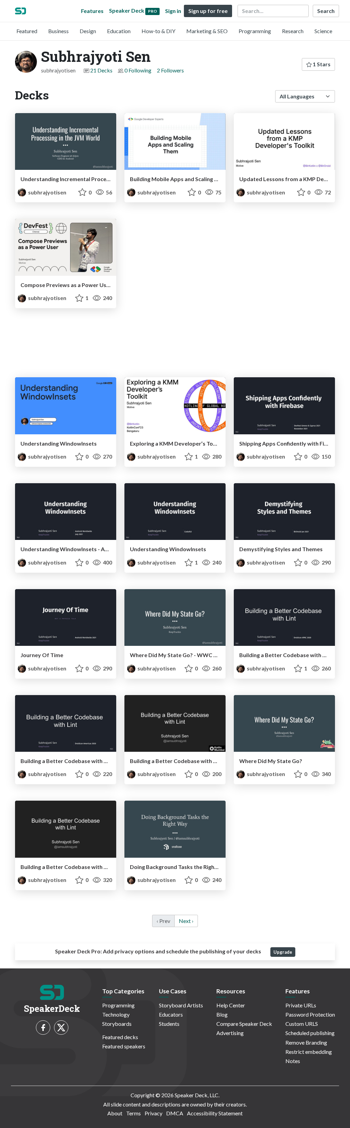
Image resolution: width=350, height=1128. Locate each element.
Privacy (153, 1113)
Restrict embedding (308, 1051)
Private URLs (300, 1005)
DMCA (174, 1113)
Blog (222, 1014)
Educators (171, 1014)
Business (58, 31)
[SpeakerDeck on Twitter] (61, 1027)
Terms (133, 1113)
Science (323, 31)
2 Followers (170, 70)
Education (119, 31)
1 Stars (321, 64)
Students (169, 1023)
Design (88, 31)
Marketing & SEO (207, 31)
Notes (292, 1061)
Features (92, 11)
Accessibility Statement (215, 1113)
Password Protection (310, 1014)
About (114, 1113)
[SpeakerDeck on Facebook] (43, 1027)
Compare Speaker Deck (244, 1023)
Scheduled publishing (310, 1033)
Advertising (230, 1033)
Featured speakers (123, 1046)
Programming (255, 31)
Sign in (173, 11)
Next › (186, 921)
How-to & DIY (158, 31)
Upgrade (282, 952)
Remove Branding (306, 1042)
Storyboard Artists (181, 1005)
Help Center (230, 1005)
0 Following (137, 70)
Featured (26, 31)
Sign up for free (208, 11)
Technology (116, 1014)
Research (293, 31)
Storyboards (117, 1023)
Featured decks (120, 1037)
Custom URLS (301, 1023)
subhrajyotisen (46, 192)
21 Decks (101, 70)
